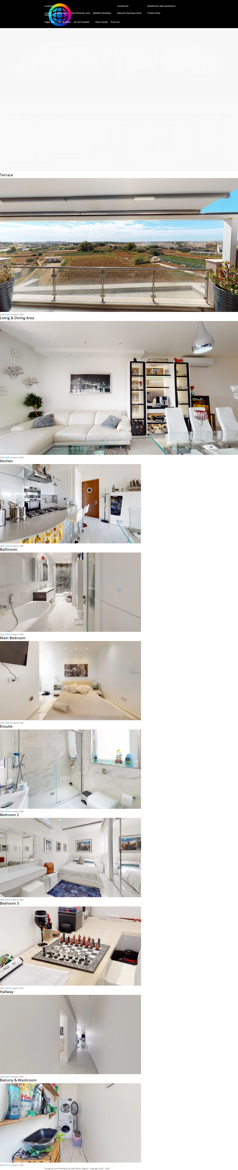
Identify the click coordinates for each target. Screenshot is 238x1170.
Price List (115, 22)
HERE (7, 314)
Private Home (154, 13)
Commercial (122, 6)
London (48, 13)
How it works (101, 22)
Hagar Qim (50, 22)
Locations (49, 6)
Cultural (48, 15)
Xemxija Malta (61, 13)
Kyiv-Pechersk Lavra (80, 13)
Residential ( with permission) (161, 6)
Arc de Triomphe (81, 22)
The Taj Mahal (64, 22)
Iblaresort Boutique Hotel (129, 13)
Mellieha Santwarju (102, 13)
